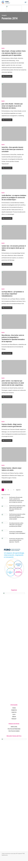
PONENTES (14, 710)
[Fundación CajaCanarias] (14, 11)
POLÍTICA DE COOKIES (14, 731)
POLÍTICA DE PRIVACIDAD (14, 729)
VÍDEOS (14, 716)
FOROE (14, 708)
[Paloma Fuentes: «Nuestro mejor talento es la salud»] (14, 454)
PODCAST (14, 718)
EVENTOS (14, 712)
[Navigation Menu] (25, 2)
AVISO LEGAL (14, 726)
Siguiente (18, 489)
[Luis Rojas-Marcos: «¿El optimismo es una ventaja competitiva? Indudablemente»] (14, 278)
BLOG (3, 48)
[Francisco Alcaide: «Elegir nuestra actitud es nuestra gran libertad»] (14, 410)
